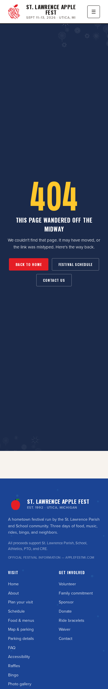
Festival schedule (75, 264)
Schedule (16, 611)
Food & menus (21, 621)
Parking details (21, 639)
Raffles (14, 666)
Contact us (54, 280)
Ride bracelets (71, 621)
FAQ (12, 648)
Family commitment (76, 593)
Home (13, 584)
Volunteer (67, 584)
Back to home (29, 264)
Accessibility (19, 657)
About (13, 593)
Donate (65, 611)
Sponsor (66, 602)
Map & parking (21, 630)
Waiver (65, 630)
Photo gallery (19, 684)
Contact (65, 639)
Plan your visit (20, 602)
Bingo (13, 675)
